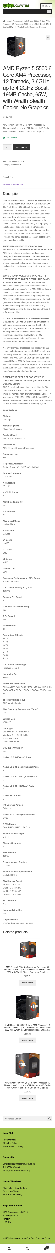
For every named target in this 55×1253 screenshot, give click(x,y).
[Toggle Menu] (49, 11)
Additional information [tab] (13, 184)
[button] (48, 37)
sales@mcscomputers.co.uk (22, 1163)
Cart (42, 1246)
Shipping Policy (10, 1142)
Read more (27, 982)
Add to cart (21, 147)
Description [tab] (8, 177)
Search (27, 1248)
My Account (9, 1248)
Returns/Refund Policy (13, 1146)
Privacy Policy (9, 1139)
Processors (17, 21)
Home (8, 21)
